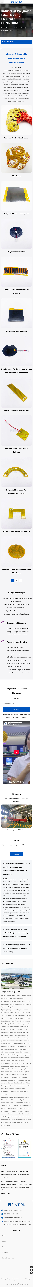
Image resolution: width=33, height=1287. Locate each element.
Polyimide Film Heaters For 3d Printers (16, 450)
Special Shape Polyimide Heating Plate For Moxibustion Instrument (16, 371)
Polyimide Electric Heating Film (16, 214)
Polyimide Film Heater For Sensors (16, 531)
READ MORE (5, 1193)
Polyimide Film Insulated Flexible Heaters (16, 291)
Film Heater (16, 176)
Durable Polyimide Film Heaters (16, 410)
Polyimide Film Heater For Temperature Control (16, 491)
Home (3, 28)
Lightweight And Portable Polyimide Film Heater (16, 571)
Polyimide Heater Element (16, 331)
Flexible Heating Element (23, 28)
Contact (16, 854)
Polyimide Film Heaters (16, 252)
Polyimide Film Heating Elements (16, 138)
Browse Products (10, 28)
